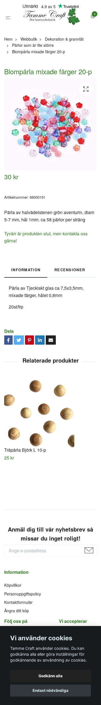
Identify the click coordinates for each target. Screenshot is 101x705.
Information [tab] (25, 294)
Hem (8, 63)
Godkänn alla (50, 676)
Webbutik (28, 63)
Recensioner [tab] (69, 294)
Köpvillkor (12, 610)
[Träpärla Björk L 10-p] (50, 437)
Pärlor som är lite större (33, 70)
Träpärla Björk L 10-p (25, 475)
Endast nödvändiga (50, 690)
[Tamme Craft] (50, 29)
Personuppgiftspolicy (22, 618)
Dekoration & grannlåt (64, 63)
